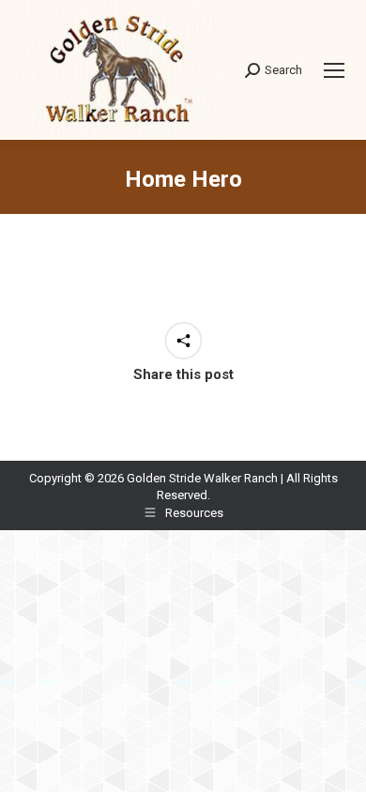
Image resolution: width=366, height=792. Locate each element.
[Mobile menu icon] (334, 70)
